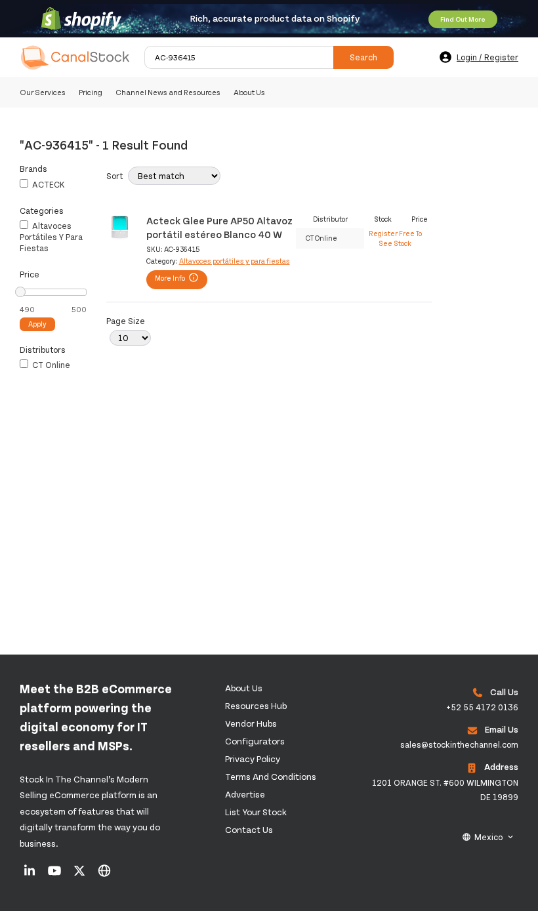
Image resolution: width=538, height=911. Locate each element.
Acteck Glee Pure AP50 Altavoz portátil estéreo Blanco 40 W (219, 226)
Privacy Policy (252, 758)
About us (243, 687)
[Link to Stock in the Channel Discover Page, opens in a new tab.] (104, 875)
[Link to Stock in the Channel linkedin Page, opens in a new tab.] (30, 875)
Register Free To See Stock (395, 238)
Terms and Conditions (270, 776)
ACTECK (47, 184)
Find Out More (463, 19)
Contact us (249, 829)
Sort (114, 176)
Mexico (488, 837)
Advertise (245, 794)
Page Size (125, 320)
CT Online (50, 364)
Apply (37, 323)
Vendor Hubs (251, 723)
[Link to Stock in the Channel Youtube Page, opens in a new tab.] (55, 875)
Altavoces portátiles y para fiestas (51, 236)
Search (363, 57)
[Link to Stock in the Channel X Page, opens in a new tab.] (80, 875)
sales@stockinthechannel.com (459, 744)
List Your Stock (256, 811)
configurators (255, 740)
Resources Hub (256, 705)
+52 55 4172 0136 (482, 707)
